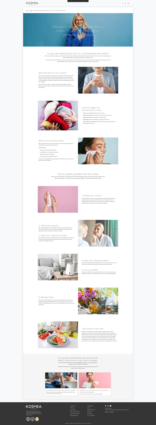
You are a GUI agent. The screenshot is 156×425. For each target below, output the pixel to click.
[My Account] (125, 3)
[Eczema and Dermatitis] (95, 384)
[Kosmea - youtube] (111, 406)
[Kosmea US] (34, 407)
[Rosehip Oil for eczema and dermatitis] (61, 384)
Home (27, 10)
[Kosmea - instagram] (108, 406)
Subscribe (106, 411)
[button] (32, 3)
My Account (112, 411)
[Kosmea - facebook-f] (106, 406)
